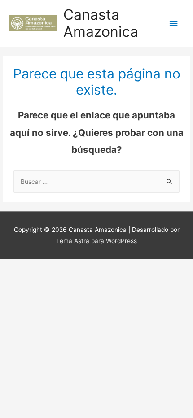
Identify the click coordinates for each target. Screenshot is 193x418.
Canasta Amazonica (100, 23)
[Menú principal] (173, 24)
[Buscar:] (96, 181)
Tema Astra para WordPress (96, 240)
